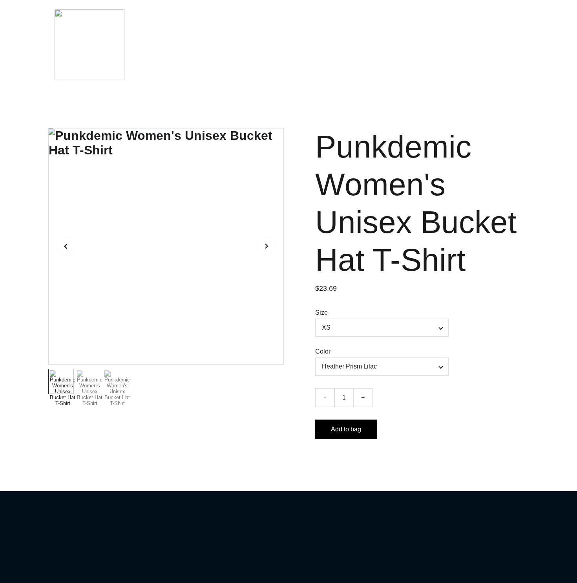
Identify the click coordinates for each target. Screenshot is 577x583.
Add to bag (346, 429)
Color (322, 351)
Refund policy (413, 44)
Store (370, 44)
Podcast (336, 44)
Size (321, 312)
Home (300, 44)
